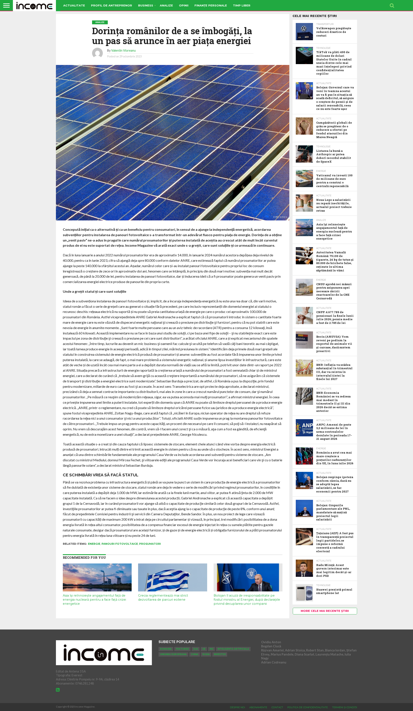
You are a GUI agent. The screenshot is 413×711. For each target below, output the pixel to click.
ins (211, 649)
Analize (166, 5)
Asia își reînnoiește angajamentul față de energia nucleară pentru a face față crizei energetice (94, 599)
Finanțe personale (210, 5)
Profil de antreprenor (111, 5)
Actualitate (74, 5)
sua (195, 649)
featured (182, 649)
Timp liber (241, 5)
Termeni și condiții (344, 707)
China (194, 654)
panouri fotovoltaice (120, 543)
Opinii (183, 5)
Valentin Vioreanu (123, 50)
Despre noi (237, 707)
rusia (206, 654)
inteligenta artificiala (233, 649)
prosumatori (150, 543)
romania (166, 649)
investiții (220, 654)
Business (145, 5)
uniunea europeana (173, 654)
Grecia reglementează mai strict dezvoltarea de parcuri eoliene (163, 598)
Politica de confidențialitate (307, 707)
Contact (277, 707)
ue (203, 649)
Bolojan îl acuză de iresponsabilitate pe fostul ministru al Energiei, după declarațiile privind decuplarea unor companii (247, 599)
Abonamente (258, 707)
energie (94, 543)
